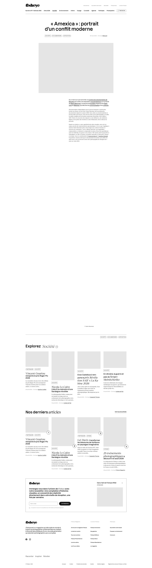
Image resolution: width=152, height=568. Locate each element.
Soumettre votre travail (96, 5)
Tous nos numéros (75, 535)
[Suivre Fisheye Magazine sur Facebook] (26, 539)
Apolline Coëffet (42, 389)
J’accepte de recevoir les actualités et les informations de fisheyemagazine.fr (47, 507)
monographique (96, 101)
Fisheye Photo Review (76, 538)
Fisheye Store (114, 5)
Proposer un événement (116, 531)
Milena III (105, 35)
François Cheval (92, 136)
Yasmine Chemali (103, 136)
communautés (94, 105)
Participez (101, 10)
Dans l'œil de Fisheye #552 (106, 483)
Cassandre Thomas (95, 397)
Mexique (77, 105)
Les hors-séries (75, 542)
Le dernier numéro (75, 531)
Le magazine (93, 546)
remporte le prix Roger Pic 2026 (37, 375)
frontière (93, 103)
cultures (105, 105)
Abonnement (86, 5)
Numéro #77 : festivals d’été (33, 10)
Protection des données (81, 564)
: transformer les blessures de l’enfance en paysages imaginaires (88, 442)
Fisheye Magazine (120, 470)
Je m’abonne (65, 503)
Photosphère (110, 10)
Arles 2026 (47, 10)
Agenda (93, 10)
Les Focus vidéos (75, 546)
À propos (64, 564)
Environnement (63, 10)
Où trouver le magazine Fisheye (79, 527)
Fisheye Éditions (94, 535)
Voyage (79, 10)
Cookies (92, 564)
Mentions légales (101, 564)
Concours (112, 535)
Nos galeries (93, 531)
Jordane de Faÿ (67, 403)
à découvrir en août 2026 (114, 456)
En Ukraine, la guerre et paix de (113, 377)
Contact (71, 564)
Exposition (66, 35)
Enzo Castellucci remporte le (88, 379)
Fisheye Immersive (95, 527)
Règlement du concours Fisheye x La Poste (117, 564)
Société (54, 10)
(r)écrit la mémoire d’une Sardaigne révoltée (62, 388)
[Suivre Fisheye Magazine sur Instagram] (30, 539)
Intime (73, 10)
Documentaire (56, 35)
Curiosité (86, 10)
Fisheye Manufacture (95, 542)
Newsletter (106, 5)
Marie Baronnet (76, 103)
